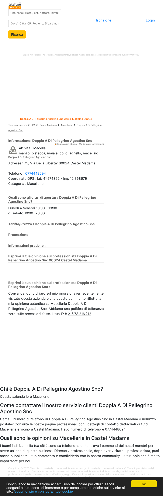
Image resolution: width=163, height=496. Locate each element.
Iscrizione (103, 20)
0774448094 (35, 173)
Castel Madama (48, 125)
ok (144, 483)
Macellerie (66, 125)
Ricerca (17, 34)
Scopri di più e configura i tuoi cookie (43, 491)
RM (33, 125)
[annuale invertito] (12, 149)
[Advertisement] (81, 87)
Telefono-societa (17, 125)
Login (150, 20)
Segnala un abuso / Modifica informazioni (80, 144)
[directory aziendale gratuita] (15, 5)
